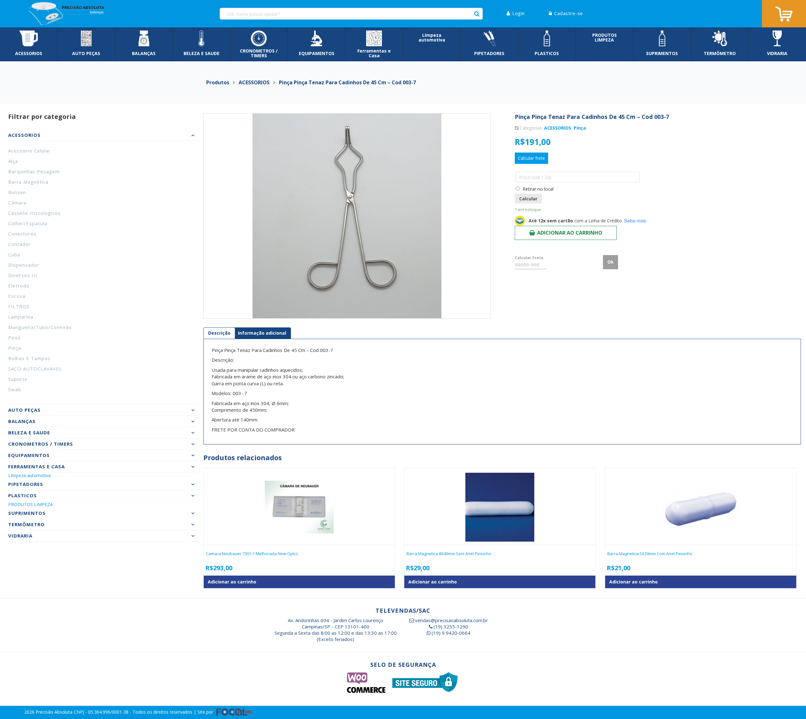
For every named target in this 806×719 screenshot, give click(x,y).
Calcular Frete (529, 257)
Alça (13, 161)
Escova (17, 296)
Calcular (528, 199)
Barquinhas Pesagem (34, 171)
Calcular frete (531, 158)
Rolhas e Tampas (29, 358)
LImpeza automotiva (29, 475)
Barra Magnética (28, 182)
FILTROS (19, 306)
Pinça (14, 348)
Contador (19, 244)
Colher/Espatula (27, 223)
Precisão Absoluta (55, 712)
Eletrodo (19, 285)
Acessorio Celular (29, 151)
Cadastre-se (568, 13)
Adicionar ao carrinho (569, 232)
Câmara (17, 202)
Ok (610, 262)
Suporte (18, 379)
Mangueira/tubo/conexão (40, 327)
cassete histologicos (34, 213)
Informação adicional (262, 333)
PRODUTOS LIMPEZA (30, 504)
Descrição (219, 333)
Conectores (22, 234)
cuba (14, 254)
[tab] (219, 333)
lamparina (20, 317)
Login (518, 13)
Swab (14, 389)
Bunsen (17, 192)
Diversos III (22, 275)
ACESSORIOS (557, 128)
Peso (14, 337)
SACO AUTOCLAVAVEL (35, 368)
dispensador (23, 265)
